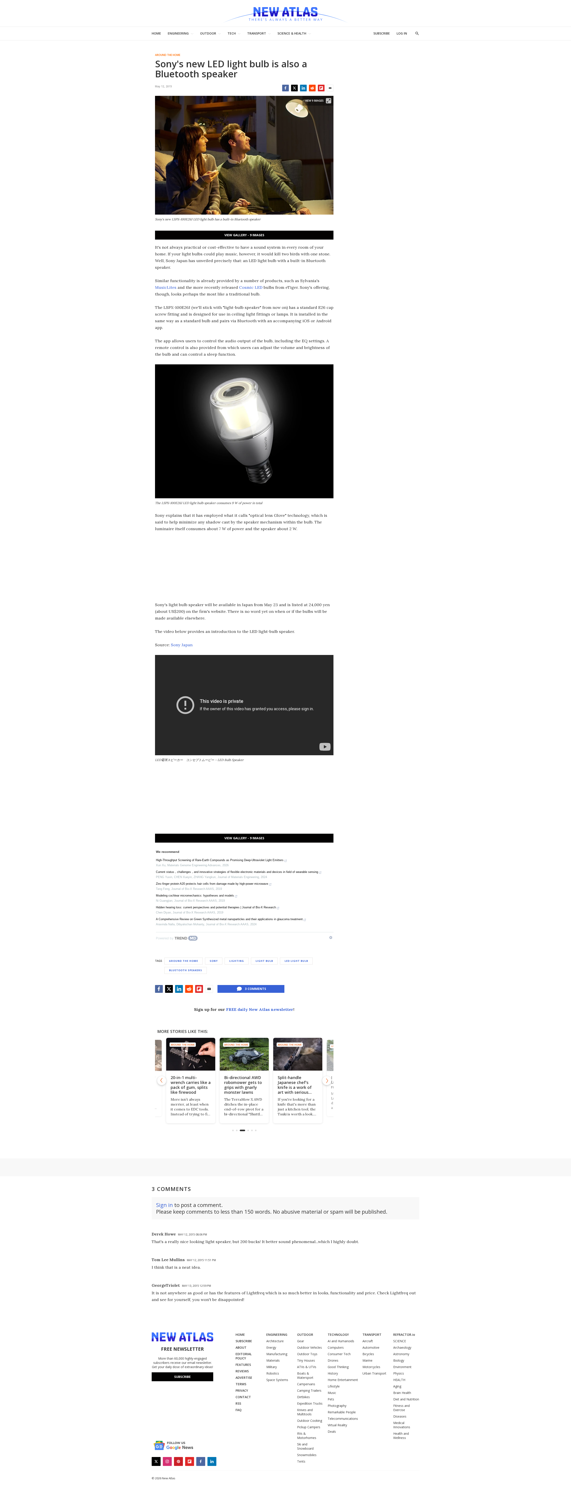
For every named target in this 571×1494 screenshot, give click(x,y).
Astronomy (401, 1354)
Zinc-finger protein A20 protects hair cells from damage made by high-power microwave (212, 883)
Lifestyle (334, 1386)
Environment (402, 1367)
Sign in (164, 1205)
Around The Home (167, 55)
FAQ (239, 1410)
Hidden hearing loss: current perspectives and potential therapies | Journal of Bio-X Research (216, 907)
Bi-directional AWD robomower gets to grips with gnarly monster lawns (243, 1085)
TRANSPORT (256, 33)
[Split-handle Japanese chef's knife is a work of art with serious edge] (297, 1054)
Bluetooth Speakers (185, 970)
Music (332, 1393)
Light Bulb (264, 960)
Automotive (370, 1347)
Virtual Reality (337, 1425)
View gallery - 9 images (244, 235)
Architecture (275, 1341)
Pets (331, 1399)
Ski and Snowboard (305, 1446)
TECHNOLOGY (338, 1334)
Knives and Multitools (305, 1412)
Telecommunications (343, 1418)
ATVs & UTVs (306, 1367)
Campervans (306, 1384)
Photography (337, 1406)
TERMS (241, 1384)
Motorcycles (371, 1367)
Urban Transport (374, 1373)
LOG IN (402, 33)
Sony (214, 960)
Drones (333, 1360)
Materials (273, 1360)
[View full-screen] (328, 100)
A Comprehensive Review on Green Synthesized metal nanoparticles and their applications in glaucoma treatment (229, 919)
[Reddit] (312, 88)
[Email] (330, 88)
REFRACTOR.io (404, 1334)
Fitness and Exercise (401, 1408)
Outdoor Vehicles (309, 1347)
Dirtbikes (303, 1397)
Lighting (236, 960)
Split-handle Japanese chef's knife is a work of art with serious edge (295, 1087)
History (333, 1373)
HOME (156, 33)
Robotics (272, 1373)
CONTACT (243, 1397)
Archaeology (402, 1347)
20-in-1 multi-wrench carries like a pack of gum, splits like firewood (191, 1085)
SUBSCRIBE (381, 33)
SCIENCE (399, 1341)
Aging (397, 1386)
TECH (232, 33)
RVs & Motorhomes (306, 1435)
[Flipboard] (321, 88)
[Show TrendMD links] (331, 937)
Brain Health (402, 1393)
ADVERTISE (244, 1377)
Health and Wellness (401, 1435)
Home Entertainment (343, 1380)
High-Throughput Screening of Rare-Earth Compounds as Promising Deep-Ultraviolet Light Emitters (219, 860)
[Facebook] (285, 88)
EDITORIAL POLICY (244, 1356)
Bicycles (368, 1354)
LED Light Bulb (296, 960)
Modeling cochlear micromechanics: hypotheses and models (195, 895)
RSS (238, 1403)
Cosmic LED (251, 287)
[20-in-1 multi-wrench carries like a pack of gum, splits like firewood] (190, 1054)
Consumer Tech (339, 1354)
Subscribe (182, 1377)
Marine (367, 1360)
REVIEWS (242, 1371)
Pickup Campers (308, 1427)
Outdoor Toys (307, 1354)
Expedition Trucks (310, 1403)
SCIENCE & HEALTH (291, 33)
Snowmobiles (307, 1455)
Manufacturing (276, 1354)
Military (271, 1367)
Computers (336, 1347)
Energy (271, 1347)
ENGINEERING (178, 33)
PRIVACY (242, 1390)
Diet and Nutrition (406, 1399)
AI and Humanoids (341, 1341)
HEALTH (399, 1380)
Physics (398, 1373)
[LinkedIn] (303, 88)
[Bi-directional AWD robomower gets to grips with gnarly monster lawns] (244, 1054)
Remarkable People (342, 1412)
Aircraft (367, 1341)
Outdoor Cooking (309, 1420)
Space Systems (277, 1380)
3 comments (255, 989)
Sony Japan (181, 644)
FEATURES (243, 1365)
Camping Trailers (309, 1390)
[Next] (326, 1080)
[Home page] (285, 13)
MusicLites (165, 287)
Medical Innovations (401, 1425)
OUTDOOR (208, 33)
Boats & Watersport (305, 1375)
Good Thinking (338, 1367)
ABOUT (241, 1347)
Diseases (399, 1416)
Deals (332, 1431)
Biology (398, 1360)
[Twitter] (294, 88)
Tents (301, 1461)
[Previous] (161, 1080)
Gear (300, 1341)
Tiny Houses (306, 1360)
